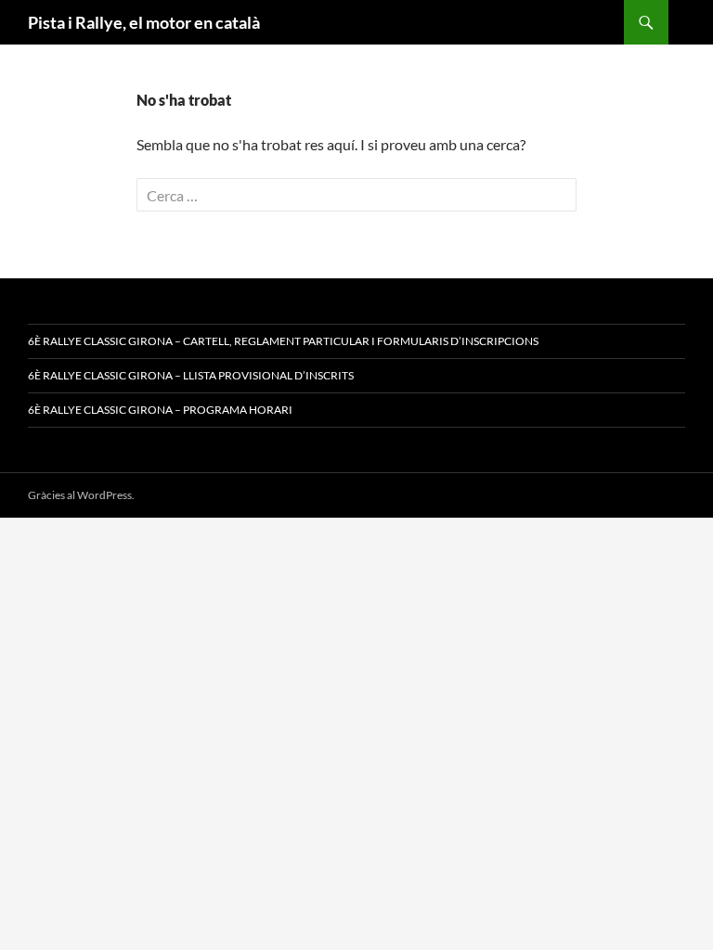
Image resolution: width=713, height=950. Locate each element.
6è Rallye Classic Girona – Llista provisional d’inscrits (191, 375)
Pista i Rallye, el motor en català (144, 22)
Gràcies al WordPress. (81, 495)
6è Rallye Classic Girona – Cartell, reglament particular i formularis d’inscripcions (283, 341)
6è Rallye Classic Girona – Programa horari (160, 410)
